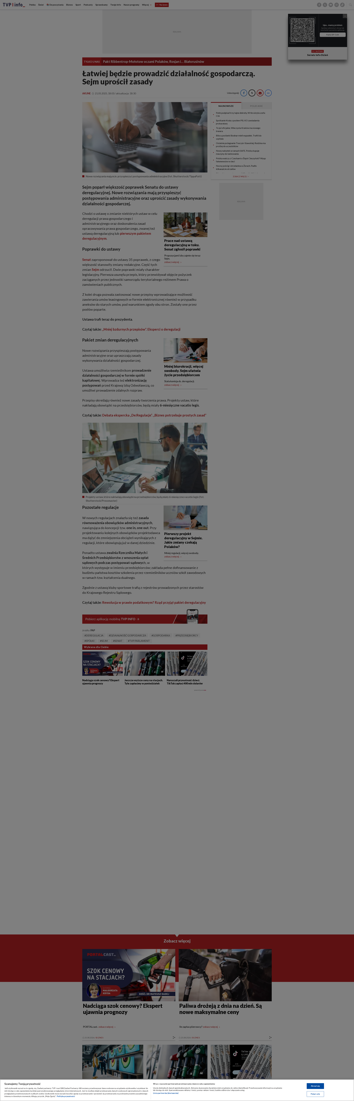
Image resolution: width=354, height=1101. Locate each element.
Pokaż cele (315, 1094)
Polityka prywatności (66, 1096)
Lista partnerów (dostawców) (165, 1093)
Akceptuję (315, 1086)
